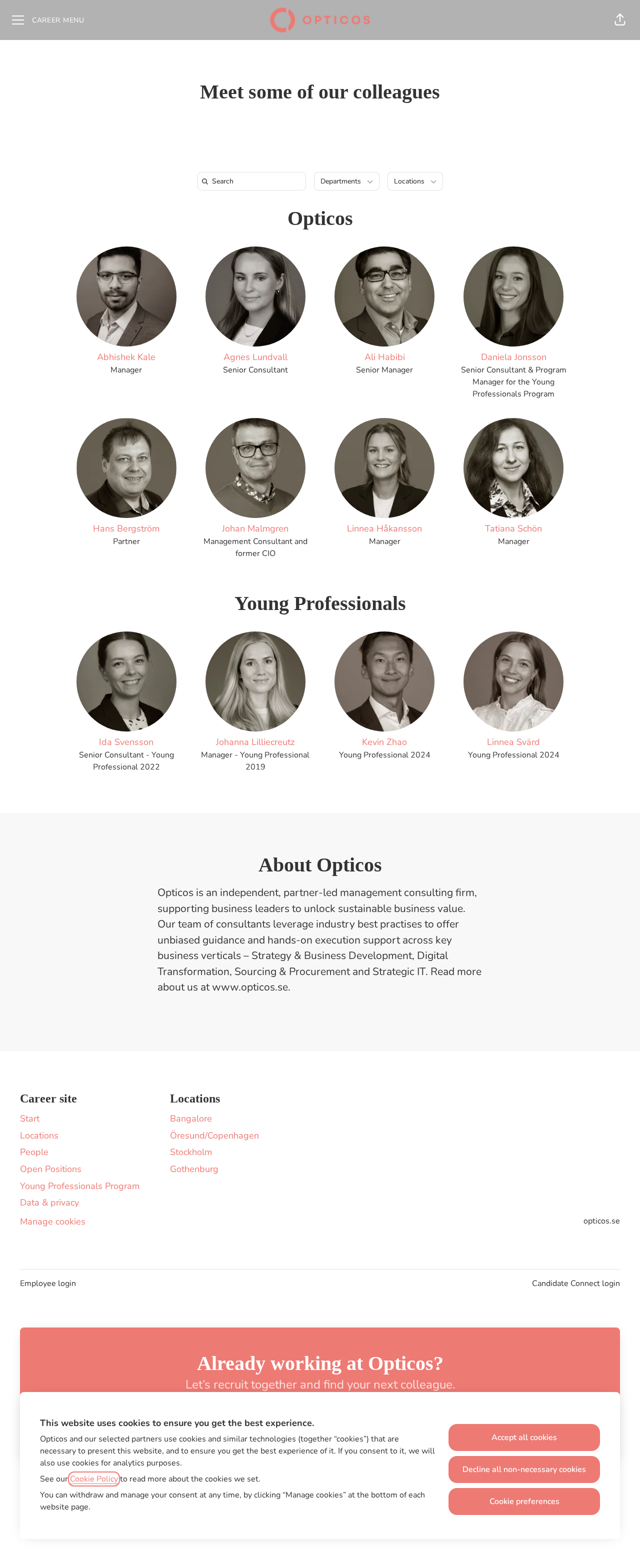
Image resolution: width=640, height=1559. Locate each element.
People (34, 1152)
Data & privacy (49, 1202)
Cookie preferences (525, 1501)
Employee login (48, 1283)
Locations (39, 1136)
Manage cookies (53, 1222)
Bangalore (191, 1118)
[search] (254, 181)
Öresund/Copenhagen (214, 1136)
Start (30, 1118)
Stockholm (191, 1152)
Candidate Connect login (576, 1283)
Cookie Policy (94, 1479)
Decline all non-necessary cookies (524, 1469)
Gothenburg (194, 1169)
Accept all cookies (524, 1437)
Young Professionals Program (80, 1186)
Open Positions (51, 1169)
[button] (620, 20)
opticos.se (602, 1221)
